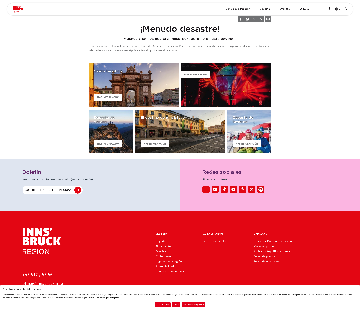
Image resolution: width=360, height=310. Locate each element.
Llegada (161, 241)
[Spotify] (260, 189)
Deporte (265, 9)
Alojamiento (163, 246)
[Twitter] (251, 189)
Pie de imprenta (113, 298)
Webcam (305, 9)
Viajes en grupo (264, 246)
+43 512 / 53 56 (37, 275)
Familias (161, 251)
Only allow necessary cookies (193, 305)
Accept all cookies (162, 305)
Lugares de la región (169, 261)
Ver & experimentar (238, 9)
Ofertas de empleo (215, 241)
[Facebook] (206, 189)
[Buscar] (346, 9)
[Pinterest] (242, 189)
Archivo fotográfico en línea (272, 251)
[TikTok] (224, 189)
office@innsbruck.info (42, 283)
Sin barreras (163, 256)
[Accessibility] (329, 8)
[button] (241, 19)
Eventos (285, 9)
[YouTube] (233, 189)
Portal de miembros (266, 261)
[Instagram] (215, 189)
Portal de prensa (264, 256)
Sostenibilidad (165, 266)
